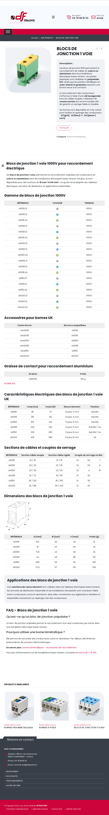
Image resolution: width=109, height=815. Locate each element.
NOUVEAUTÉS (12, 776)
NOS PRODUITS (47, 38)
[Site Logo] (22, 18)
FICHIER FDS (9, 383)
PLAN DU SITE (57, 809)
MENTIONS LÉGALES (40, 809)
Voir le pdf (64, 128)
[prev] (97, 49)
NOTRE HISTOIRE (13, 785)
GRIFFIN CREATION (73, 809)
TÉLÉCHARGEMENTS (14, 781)
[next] (101, 49)
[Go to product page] (19, 706)
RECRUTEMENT (12, 771)
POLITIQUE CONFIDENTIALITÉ (18, 809)
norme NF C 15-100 (87, 652)
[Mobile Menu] (54, 17)
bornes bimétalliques (33, 647)
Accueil (34, 38)
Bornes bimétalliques (76, 136)
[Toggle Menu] (8, 31)
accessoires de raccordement (61, 647)
